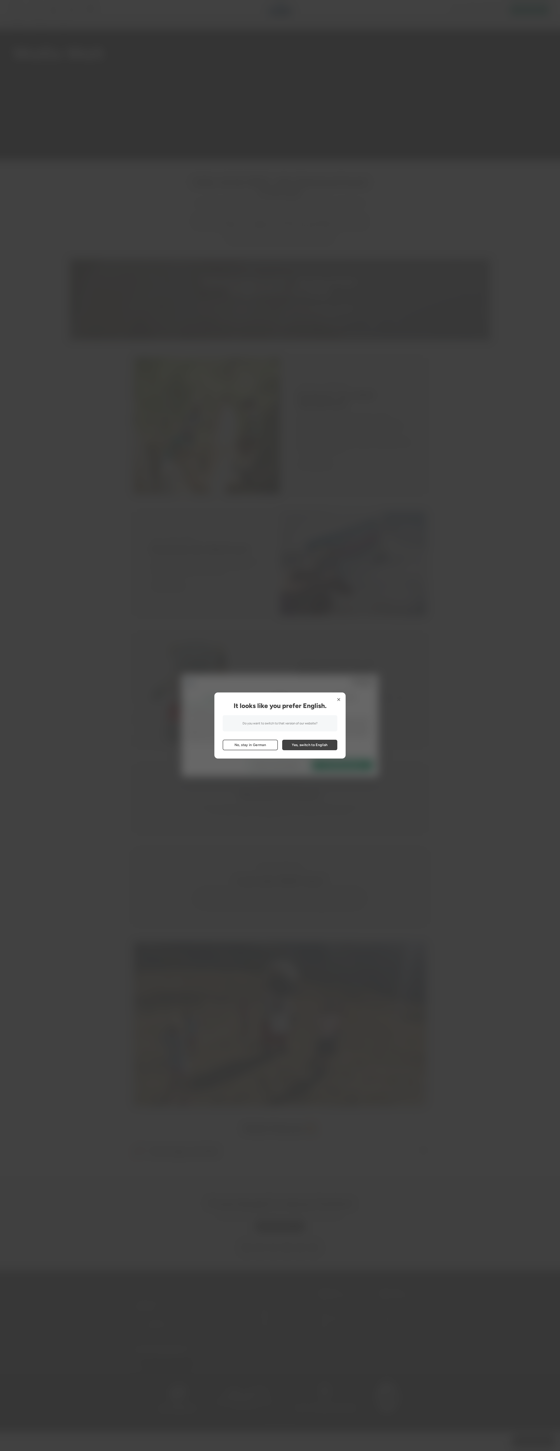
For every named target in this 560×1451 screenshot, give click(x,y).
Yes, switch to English (309, 745)
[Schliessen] (338, 699)
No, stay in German (250, 745)
